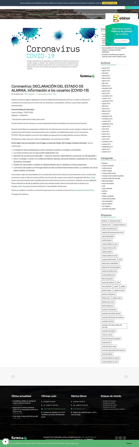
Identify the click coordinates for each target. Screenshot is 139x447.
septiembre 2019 (107, 101)
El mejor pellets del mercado (111, 178)
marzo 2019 (106, 108)
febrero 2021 (106, 86)
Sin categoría (50, 14)
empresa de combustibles (110, 263)
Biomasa (104, 163)
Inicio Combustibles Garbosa (38, 14)
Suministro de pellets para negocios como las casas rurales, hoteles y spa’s (114, 55)
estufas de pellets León (109, 271)
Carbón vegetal (107, 171)
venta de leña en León (109, 346)
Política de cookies (59, 439)
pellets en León (119, 290)
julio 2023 (105, 73)
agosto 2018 (106, 126)
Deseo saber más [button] (71, 443)
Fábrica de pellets (107, 181)
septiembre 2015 (107, 147)
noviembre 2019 (107, 96)
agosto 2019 (106, 103)
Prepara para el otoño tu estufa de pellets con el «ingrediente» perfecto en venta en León (25, 409)
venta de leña (106, 342)
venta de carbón (107, 335)
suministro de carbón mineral (111, 313)
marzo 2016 (106, 134)
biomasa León (106, 225)
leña (118, 282)
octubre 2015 (106, 144)
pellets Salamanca (107, 306)
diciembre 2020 (107, 88)
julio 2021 (105, 83)
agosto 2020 (106, 91)
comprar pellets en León (109, 255)
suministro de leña (108, 321)
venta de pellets (107, 354)
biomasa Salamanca (119, 225)
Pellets (104, 193)
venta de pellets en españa (110, 358)
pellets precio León (108, 302)
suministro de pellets (108, 331)
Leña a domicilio (107, 188)
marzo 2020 (106, 93)
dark (120, 259)
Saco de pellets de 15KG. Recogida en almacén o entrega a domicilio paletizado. (114, 50)
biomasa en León (115, 221)
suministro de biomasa (109, 309)
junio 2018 (105, 129)
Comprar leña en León (109, 248)
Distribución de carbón (110, 405)
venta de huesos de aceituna (111, 338)
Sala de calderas (107, 204)
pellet (116, 286)
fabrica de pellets (107, 279)
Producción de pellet (108, 198)
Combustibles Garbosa (45, 94)
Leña (103, 186)
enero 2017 (105, 131)
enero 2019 (105, 114)
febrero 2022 (106, 78)
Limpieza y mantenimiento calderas (114, 409)
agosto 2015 (106, 149)
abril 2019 (105, 106)
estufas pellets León (108, 275)
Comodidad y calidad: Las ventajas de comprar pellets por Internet (24, 402)
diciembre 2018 (107, 116)
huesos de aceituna (108, 282)
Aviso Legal (84, 437)
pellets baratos (107, 290)
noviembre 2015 (107, 141)
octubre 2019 (106, 98)
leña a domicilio (107, 286)
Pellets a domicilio (108, 196)
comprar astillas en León (109, 244)
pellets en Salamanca (108, 294)
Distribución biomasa (109, 401)
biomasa (104, 221)
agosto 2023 (106, 70)
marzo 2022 (106, 75)
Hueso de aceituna (108, 183)
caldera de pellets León (109, 228)
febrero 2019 (106, 111)
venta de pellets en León (110, 362)
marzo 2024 (106, 68)
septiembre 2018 (107, 124)
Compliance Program (109, 3)
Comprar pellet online (109, 173)
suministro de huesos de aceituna (112, 317)
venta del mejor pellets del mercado (113, 350)
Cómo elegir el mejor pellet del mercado (25, 416)
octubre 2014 (106, 152)
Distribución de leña (109, 407)
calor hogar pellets (108, 236)
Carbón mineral (107, 168)
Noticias (104, 191)
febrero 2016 (106, 136)
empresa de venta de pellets (111, 267)
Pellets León (106, 298)
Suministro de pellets (109, 209)
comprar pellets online (109, 259)
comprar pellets (107, 252)
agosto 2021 (106, 81)
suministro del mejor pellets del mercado (112, 326)
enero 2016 (105, 139)
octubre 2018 (106, 121)
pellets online (117, 298)
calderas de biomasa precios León (112, 232)
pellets (123, 286)
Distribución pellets (109, 403)
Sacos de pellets (107, 201)
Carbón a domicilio (108, 165)
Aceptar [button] (129, 443)
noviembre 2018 (107, 119)
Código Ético (70, 439)
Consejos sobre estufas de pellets (113, 176)
